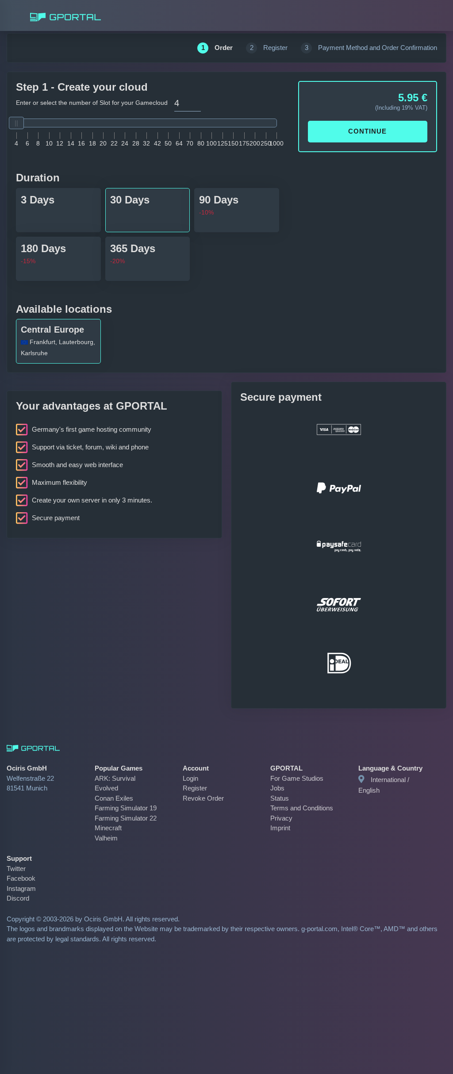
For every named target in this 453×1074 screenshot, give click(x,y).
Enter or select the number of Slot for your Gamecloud (88, 103)
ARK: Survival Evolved (125, 778)
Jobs (276, 788)
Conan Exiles (112, 788)
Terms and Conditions (300, 808)
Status (279, 798)
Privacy (280, 818)
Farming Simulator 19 (124, 798)
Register (194, 788)
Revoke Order (201, 798)
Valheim (106, 828)
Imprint (280, 828)
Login (190, 778)
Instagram (21, 878)
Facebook (20, 868)
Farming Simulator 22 (124, 808)
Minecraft (108, 818)
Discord (17, 888)
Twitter (16, 858)
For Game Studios (294, 778)
